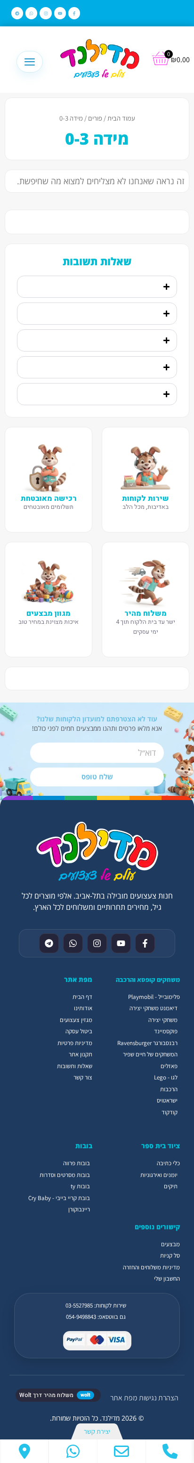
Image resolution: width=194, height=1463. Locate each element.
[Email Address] (121, 1451)
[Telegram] (17, 13)
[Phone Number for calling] (170, 1451)
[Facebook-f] (74, 13)
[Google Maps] (24, 1451)
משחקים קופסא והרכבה (148, 979)
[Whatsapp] (31, 13)
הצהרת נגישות (158, 1398)
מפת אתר (123, 1398)
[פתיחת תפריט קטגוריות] (29, 62)
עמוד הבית (121, 118)
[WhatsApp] (73, 1451)
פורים (95, 118)
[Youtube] (60, 13)
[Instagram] (45, 13)
